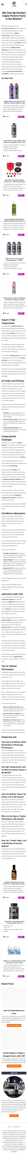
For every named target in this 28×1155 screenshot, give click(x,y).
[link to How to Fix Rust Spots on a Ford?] (14, 997)
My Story (14, 1115)
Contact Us (16, 1126)
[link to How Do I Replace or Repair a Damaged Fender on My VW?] (14, 1040)
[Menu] (2, 4)
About (10, 1126)
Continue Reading (14, 1025)
